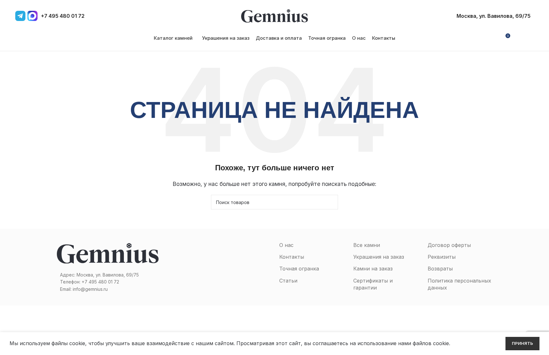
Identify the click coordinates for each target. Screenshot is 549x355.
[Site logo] (274, 15)
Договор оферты (449, 245)
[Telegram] (20, 16)
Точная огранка (299, 268)
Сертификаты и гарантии (373, 284)
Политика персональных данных (459, 284)
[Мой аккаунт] (493, 38)
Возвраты (440, 268)
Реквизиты (442, 257)
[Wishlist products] (518, 38)
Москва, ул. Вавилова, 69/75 (494, 16)
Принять (522, 343)
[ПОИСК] (330, 202)
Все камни (366, 245)
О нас (286, 245)
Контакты (291, 257)
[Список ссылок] (108, 281)
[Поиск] (529, 38)
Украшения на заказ (378, 257)
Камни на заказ (373, 268)
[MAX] (32, 16)
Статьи (288, 280)
